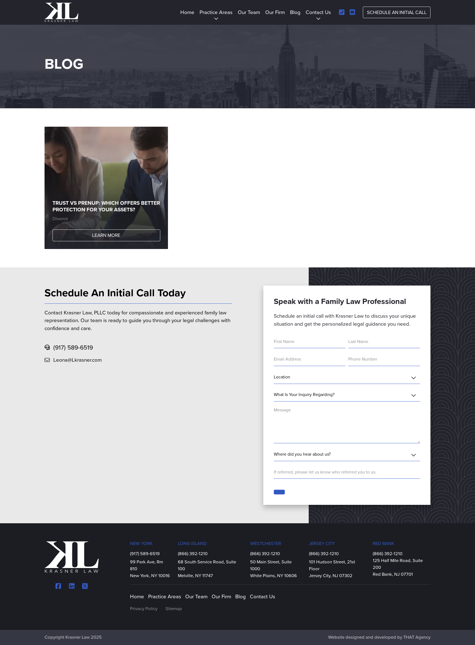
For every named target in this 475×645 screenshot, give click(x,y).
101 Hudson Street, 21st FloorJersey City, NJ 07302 (332, 568)
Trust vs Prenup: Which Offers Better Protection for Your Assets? (106, 206)
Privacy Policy (144, 609)
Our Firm (275, 12)
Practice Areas (216, 12)
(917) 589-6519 (73, 347)
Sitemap (173, 609)
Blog (295, 12)
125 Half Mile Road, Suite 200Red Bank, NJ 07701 (398, 567)
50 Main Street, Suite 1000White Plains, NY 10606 (273, 568)
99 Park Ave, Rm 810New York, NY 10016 (150, 568)
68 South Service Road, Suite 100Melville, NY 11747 (207, 568)
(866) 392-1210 (199, 553)
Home (187, 12)
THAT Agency (416, 637)
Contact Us (318, 12)
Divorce (60, 218)
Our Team (249, 12)
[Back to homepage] (61, 12)
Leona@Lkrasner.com (77, 360)
